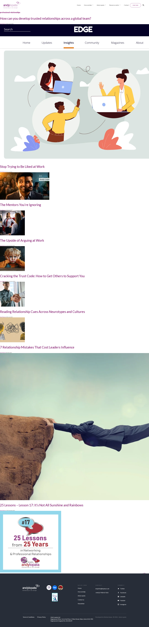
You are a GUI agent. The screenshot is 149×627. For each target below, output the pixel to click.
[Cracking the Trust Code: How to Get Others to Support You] (12, 306)
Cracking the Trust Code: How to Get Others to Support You (42, 276)
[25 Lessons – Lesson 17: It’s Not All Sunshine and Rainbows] (30, 572)
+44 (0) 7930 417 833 (101, 592)
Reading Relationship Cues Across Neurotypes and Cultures (42, 312)
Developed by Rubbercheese (103, 617)
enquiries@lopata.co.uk (102, 588)
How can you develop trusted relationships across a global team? (45, 18)
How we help (88, 5)
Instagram (123, 604)
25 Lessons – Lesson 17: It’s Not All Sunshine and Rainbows (41, 505)
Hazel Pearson (3, 23)
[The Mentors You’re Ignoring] (12, 235)
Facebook (123, 592)
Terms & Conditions (28, 617)
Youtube (122, 600)
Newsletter (81, 603)
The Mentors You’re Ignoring (20, 205)
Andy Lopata (100, 5)
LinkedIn (122, 596)
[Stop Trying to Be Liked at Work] (24, 199)
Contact (126, 5)
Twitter (122, 588)
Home (79, 5)
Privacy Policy (41, 617)
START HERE (135, 5)
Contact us (81, 599)
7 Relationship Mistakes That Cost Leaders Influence (37, 347)
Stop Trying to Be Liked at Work (22, 166)
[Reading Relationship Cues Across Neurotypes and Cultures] (12, 341)
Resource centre (114, 5)
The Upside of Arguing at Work (22, 240)
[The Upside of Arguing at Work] (12, 270)
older (144, 573)
